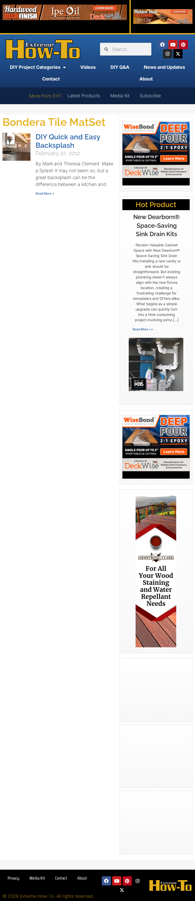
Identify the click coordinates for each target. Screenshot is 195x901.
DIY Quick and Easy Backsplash (68, 141)
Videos (88, 67)
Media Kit (119, 95)
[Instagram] (167, 53)
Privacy (13, 878)
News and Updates (164, 67)
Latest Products (84, 95)
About (146, 79)
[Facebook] (162, 44)
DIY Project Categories (35, 67)
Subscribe (150, 95)
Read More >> (143, 329)
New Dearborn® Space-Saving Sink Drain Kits (156, 225)
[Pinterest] (183, 44)
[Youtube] (172, 44)
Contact (51, 79)
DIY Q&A (119, 67)
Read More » (45, 193)
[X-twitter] (178, 53)
